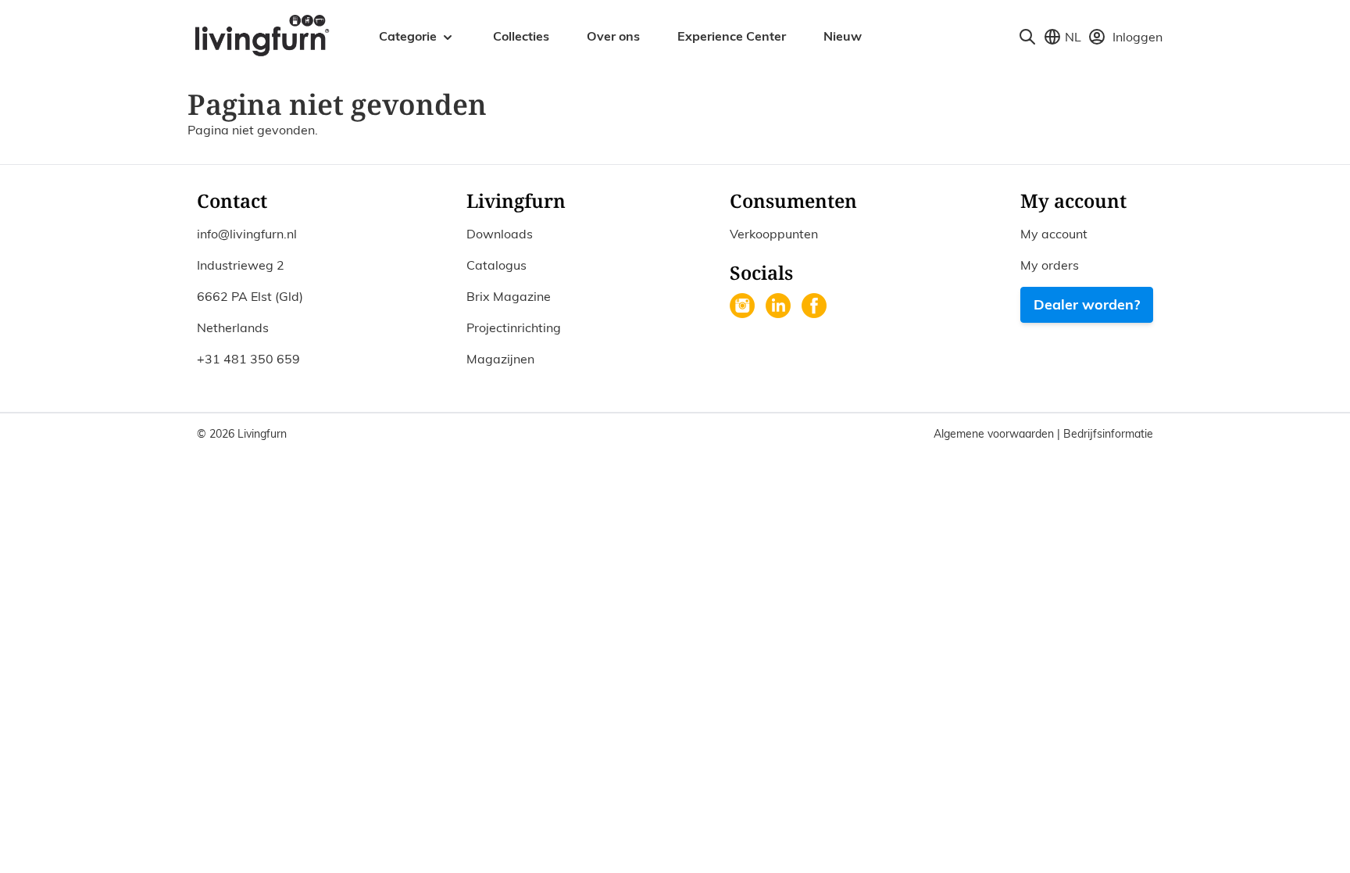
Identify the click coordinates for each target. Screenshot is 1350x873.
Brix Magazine (508, 296)
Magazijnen (500, 359)
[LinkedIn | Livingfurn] (780, 307)
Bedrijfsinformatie (1108, 434)
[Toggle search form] (1027, 36)
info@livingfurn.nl (247, 234)
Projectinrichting (513, 327)
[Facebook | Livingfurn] (816, 307)
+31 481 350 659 (248, 359)
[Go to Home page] (261, 34)
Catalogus (496, 265)
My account (1054, 234)
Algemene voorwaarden (995, 434)
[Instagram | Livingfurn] (744, 307)
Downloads (499, 234)
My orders (1049, 265)
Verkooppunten (774, 234)
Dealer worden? (1087, 304)
